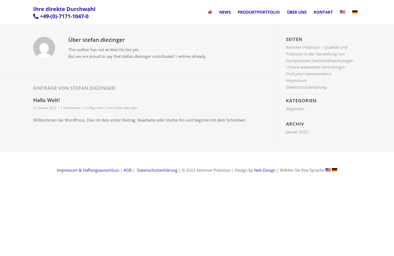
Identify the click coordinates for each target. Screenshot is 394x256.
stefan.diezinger (126, 108)
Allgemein (95, 108)
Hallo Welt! (46, 100)
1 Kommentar (71, 108)
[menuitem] (210, 12)
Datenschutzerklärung (306, 87)
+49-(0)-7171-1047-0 (64, 16)
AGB (128, 170)
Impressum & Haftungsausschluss (88, 170)
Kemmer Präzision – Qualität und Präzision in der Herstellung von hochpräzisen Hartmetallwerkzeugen (320, 53)
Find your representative (308, 73)
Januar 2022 (297, 131)
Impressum (296, 80)
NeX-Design (265, 170)
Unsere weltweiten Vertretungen (315, 67)
